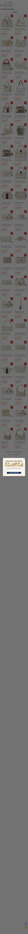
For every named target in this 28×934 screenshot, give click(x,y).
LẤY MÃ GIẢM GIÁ (14, 472)
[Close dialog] (24, 459)
